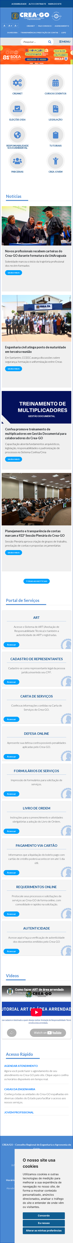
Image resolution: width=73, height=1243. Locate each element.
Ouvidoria (12, 33)
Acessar (11, 644)
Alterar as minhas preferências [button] (44, 1230)
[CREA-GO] (36, 16)
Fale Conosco (45, 26)
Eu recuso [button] (44, 1223)
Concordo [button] (44, 1215)
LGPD (63, 33)
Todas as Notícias (36, 581)
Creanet (31, 26)
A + (10, 25)
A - (16, 25)
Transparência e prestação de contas (39, 33)
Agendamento (62, 26)
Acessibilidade (19, 4)
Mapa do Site (54, 4)
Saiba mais (14, 272)
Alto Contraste (37, 4)
